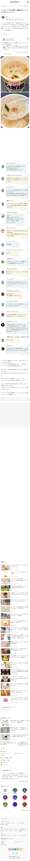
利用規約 (2, 841)
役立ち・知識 (13, 625)
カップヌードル (6, 709)
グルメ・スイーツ (14, 590)
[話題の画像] (14, 2)
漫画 (2, 829)
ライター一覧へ (24, 810)
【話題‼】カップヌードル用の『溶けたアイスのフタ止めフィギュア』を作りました (20, 594)
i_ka (7, 16)
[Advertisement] (15, 145)
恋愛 (11, 725)
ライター (16, 843)
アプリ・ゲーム (13, 739)
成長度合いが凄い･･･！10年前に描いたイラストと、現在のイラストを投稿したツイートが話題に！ (20, 729)
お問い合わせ (3, 844)
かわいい (12, 611)
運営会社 (2, 843)
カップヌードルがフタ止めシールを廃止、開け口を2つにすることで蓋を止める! (19, 699)
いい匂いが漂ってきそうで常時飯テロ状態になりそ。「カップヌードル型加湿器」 (19, 629)
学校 (22, 823)
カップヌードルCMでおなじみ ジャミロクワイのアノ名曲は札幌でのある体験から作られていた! (20, 671)
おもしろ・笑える (14, 569)
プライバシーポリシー (19, 841)
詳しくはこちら (23, 781)
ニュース (12, 639)
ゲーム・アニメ (5, 831)
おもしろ (5, 762)
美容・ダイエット (19, 753)
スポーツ (13, 823)
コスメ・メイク (5, 753)
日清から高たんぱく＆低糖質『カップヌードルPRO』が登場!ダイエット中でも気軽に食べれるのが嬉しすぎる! (20, 636)
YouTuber (6, 829)
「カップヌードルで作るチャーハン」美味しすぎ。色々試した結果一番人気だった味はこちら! (19, 678)
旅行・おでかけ (14, 829)
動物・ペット (22, 831)
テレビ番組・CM (7, 757)
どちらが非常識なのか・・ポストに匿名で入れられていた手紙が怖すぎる (23, 744)
